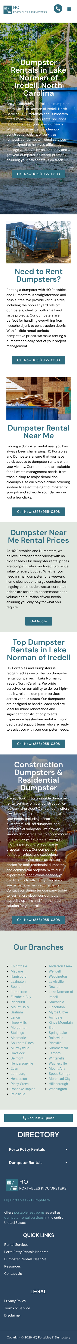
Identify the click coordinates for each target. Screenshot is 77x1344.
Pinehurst (18, 1002)
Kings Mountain (61, 1022)
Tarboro (55, 1053)
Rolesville (56, 1038)
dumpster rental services (24, 1217)
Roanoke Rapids (23, 1089)
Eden (14, 1069)
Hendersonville (22, 1063)
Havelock (18, 1053)
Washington (58, 1089)
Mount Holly (20, 1007)
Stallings (17, 1033)
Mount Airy (57, 1069)
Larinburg (18, 1074)
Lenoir (15, 1017)
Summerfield (58, 1048)
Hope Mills (19, 1022)
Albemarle (18, 1038)
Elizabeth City (21, 997)
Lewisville (56, 982)
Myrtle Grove (58, 1012)
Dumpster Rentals (25, 1162)
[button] (69, 9)
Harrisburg (19, 976)
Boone (15, 987)
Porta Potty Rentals (27, 1149)
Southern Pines (22, 1043)
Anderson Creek (60, 966)
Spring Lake (58, 1033)
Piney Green (20, 1084)
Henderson (19, 1079)
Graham (17, 1012)
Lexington (18, 982)
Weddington (58, 976)
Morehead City (60, 1079)
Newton (54, 987)
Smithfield (56, 1002)
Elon (52, 1028)
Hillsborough (58, 1084)
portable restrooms (29, 1212)
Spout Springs (59, 1074)
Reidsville (18, 1094)
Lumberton (19, 992)
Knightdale (19, 966)
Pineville (55, 1043)
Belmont (17, 1058)
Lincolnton (57, 1007)
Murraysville (20, 1048)
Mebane (17, 971)
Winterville (56, 1058)
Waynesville (58, 1063)
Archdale (55, 1017)
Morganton (19, 1028)
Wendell (55, 971)
